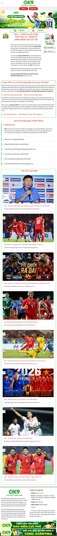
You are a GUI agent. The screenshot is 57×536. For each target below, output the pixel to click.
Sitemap (33, 507)
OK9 (2, 498)
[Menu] (2, 3)
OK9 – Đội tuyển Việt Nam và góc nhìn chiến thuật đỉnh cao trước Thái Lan (24, 361)
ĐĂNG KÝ (24, 8)
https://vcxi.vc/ (40, 493)
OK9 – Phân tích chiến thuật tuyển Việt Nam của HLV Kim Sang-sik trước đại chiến (27, 206)
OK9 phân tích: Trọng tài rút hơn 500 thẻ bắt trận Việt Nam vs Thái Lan (23, 244)
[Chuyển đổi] (2, 124)
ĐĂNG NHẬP (33, 8)
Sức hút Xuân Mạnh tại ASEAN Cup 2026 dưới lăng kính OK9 (21, 322)
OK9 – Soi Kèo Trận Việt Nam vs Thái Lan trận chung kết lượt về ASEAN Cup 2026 (27, 283)
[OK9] (28, 3)
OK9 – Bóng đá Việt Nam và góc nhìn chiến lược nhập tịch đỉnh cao (22, 477)
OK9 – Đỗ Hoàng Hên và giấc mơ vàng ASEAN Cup (18, 438)
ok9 (48, 510)
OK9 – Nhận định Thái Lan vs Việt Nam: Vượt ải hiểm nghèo (20, 399)
